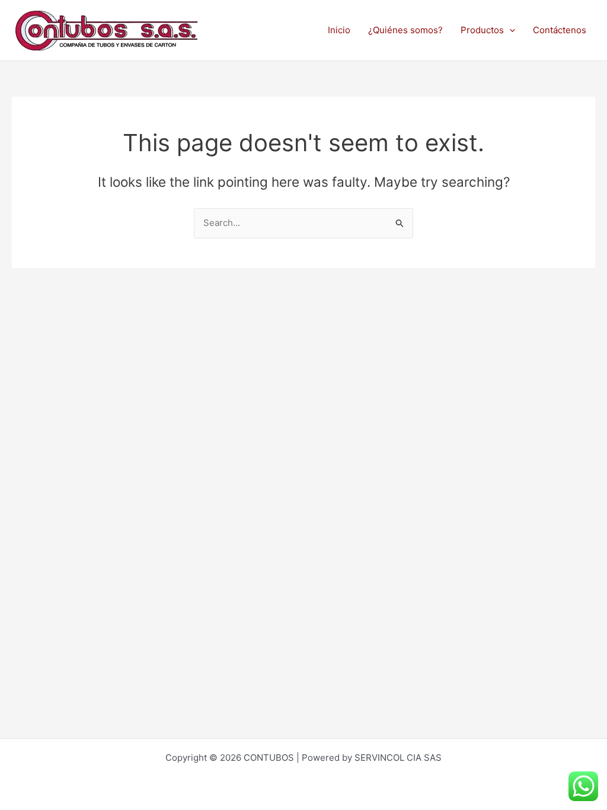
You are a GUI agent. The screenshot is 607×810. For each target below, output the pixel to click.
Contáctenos (559, 30)
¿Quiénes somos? (405, 30)
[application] (509, 30)
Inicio (339, 30)
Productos (482, 30)
